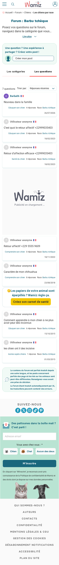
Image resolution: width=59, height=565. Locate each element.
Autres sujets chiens (17, 354)
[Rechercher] (13, 4)
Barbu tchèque (48, 108)
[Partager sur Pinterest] (41, 410)
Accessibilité (29, 551)
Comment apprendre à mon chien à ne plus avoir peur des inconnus (28, 321)
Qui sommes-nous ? (29, 505)
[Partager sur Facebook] (17, 410)
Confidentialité (29, 525)
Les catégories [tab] (16, 71)
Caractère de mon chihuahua (20, 272)
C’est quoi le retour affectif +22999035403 (28, 127)
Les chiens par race (43, 12)
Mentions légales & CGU (29, 531)
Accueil (8, 12)
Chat (29, 451)
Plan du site (29, 558)
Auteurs (29, 512)
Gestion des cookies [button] (29, 538)
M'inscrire (29, 463)
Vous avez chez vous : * (29, 444)
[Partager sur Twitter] (23, 410)
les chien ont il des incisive (19, 348)
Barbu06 (15, 96)
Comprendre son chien (15, 252)
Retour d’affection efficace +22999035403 (28, 153)
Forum (18, 12)
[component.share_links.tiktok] (35, 410)
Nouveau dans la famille (18, 102)
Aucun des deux (45, 451)
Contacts (29, 518)
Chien (13, 451)
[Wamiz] (34, 4)
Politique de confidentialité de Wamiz (36, 476)
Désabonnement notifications (29, 545)
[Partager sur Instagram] (29, 410)
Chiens (27, 12)
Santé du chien (18, 159)
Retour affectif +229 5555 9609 (22, 246)
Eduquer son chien (17, 108)
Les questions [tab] (43, 71)
